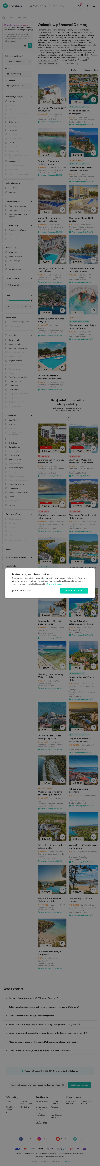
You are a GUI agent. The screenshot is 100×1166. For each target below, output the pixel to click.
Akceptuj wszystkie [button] (74, 590)
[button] (21, 590)
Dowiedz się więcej (55, 584)
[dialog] (50, 583)
